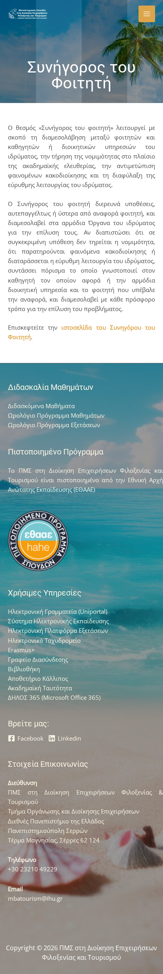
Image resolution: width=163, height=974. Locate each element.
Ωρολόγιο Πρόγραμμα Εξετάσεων (54, 425)
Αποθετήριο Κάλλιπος (38, 678)
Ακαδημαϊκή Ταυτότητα (40, 688)
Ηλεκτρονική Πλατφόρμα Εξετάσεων (58, 630)
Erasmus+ (21, 650)
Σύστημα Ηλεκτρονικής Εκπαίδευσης (58, 621)
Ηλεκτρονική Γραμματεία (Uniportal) (57, 611)
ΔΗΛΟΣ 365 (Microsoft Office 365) (54, 697)
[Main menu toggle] (146, 14)
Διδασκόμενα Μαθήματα (41, 406)
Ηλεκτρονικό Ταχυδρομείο (44, 640)
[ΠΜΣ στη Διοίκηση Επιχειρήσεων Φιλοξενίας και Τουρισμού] (27, 14)
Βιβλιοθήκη (24, 669)
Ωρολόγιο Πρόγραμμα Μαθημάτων (56, 415)
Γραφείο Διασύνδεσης (38, 659)
